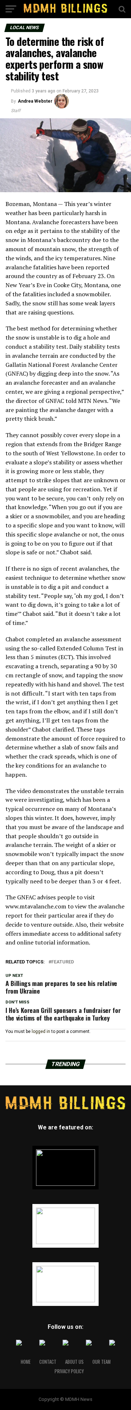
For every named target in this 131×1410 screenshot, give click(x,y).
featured (62, 962)
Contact (47, 1361)
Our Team (101, 1361)
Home (26, 1361)
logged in (41, 1031)
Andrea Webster (35, 101)
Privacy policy (69, 1371)
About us (74, 1361)
